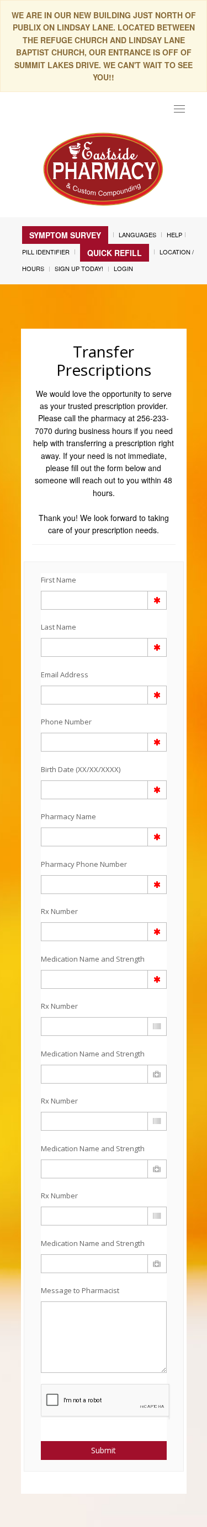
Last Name (58, 627)
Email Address (64, 675)
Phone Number (66, 722)
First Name (58, 580)
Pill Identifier (46, 251)
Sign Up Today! (79, 268)
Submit (103, 1450)
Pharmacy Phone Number (84, 864)
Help (174, 234)
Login (123, 268)
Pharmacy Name (68, 816)
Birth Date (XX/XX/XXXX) (80, 769)
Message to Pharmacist (80, 1290)
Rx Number (59, 911)
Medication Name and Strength (93, 959)
